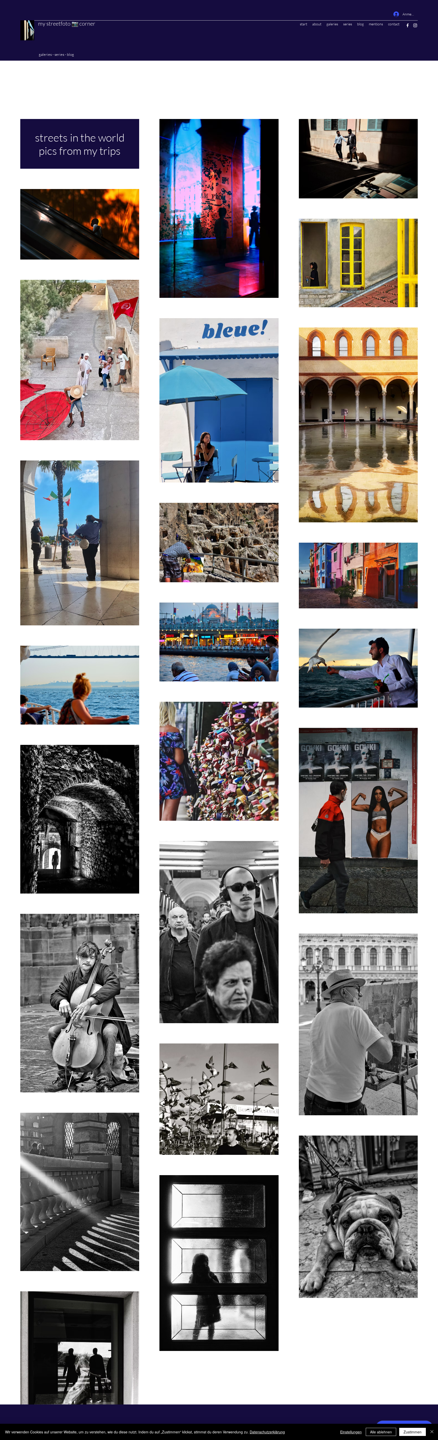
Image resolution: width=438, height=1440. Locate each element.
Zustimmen (413, 1431)
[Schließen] (432, 1432)
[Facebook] (407, 25)
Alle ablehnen (381, 1431)
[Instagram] (415, 25)
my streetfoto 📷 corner (66, 23)
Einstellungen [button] (351, 1431)
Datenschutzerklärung (267, 1431)
